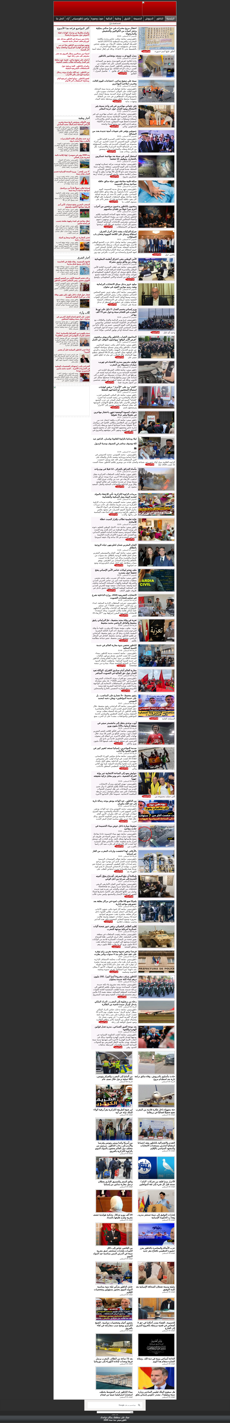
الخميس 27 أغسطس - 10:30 (127, 575)
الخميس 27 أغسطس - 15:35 (127, 367)
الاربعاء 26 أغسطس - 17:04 (127, 753)
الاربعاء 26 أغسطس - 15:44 (127, 806)
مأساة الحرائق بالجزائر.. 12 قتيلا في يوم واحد (115, 469)
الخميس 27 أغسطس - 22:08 (127, 58)
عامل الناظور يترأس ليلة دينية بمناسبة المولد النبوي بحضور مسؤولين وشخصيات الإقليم (113, 1289)
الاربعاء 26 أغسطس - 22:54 (127, 600)
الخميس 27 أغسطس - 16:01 (127, 342)
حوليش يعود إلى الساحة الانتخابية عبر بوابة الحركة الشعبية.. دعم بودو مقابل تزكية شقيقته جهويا (115, 776)
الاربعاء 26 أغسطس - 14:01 (127, 906)
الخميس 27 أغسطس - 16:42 (127, 317)
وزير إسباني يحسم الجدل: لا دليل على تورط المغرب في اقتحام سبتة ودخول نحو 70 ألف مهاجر (116, 312)
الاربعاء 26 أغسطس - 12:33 (127, 982)
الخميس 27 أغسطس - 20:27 (127, 161)
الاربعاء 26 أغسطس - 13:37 (127, 931)
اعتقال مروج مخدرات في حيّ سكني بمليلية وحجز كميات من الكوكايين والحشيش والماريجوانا (116, 31)
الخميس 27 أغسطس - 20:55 (127, 136)
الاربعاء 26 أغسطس (168, 1082)
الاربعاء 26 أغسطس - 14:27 (127, 881)
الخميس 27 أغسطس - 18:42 (127, 211)
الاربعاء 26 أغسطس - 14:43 (127, 856)
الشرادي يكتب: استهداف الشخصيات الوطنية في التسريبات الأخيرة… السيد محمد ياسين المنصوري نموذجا (72, 368)
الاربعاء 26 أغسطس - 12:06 (127, 1007)
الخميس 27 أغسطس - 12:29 (127, 524)
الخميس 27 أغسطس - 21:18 (127, 86)
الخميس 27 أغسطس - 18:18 (127, 264)
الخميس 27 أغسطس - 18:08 (127, 289)
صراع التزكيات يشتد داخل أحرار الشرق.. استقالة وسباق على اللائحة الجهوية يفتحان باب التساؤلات (115, 234)
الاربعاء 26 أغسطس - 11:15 (127, 1032)
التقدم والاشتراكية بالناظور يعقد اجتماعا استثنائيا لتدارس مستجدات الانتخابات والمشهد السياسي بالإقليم (156, 1146)
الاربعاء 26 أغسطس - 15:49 (127, 781)
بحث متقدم (115, 1414)
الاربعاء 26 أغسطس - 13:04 (127, 957)
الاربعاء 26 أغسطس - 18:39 (127, 728)
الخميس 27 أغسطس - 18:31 (127, 239)
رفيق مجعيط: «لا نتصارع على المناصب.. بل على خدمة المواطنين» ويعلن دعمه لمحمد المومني (116, 698)
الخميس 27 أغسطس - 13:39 (127, 452)
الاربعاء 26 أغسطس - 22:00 (127, 625)
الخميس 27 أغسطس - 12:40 (127, 499)
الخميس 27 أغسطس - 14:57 (127, 392)
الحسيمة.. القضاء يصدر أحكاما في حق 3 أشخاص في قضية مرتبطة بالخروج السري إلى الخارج (155, 1325)
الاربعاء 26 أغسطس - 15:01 (127, 831)
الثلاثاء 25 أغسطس (168, 1115)
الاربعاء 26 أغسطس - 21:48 (127, 650)
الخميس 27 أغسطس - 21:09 (127, 111)
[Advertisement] (72, 99)
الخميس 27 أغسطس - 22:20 (127, 36)
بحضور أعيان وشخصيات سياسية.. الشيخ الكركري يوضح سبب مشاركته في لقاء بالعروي (114, 1325)
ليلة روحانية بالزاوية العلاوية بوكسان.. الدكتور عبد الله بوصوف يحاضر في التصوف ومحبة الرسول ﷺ (115, 443)
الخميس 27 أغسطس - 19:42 (127, 186)
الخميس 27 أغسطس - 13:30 (127, 471)
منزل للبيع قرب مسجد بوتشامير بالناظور (118, 55)
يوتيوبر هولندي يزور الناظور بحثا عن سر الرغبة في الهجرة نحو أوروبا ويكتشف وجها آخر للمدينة (72, 47)
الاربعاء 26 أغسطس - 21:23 (127, 675)
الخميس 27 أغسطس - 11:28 (127, 550)
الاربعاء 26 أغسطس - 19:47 (127, 703)
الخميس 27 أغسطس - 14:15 (127, 417)
